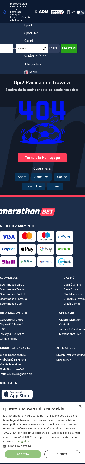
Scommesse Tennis (12, 289)
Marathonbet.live (70, 334)
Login (53, 48)
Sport (22, 177)
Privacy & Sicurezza (12, 334)
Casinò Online (72, 284)
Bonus (55, 186)
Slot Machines (73, 294)
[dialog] (42, 432)
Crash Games (72, 303)
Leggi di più (24, 441)
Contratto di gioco (11, 319)
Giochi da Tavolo (74, 299)
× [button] (80, 406)
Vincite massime (10, 364)
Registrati (69, 48)
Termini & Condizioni (72, 329)
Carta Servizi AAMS (12, 369)
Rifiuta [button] (62, 454)
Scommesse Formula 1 (14, 299)
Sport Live (41, 177)
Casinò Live (33, 186)
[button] (42, 446)
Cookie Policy (8, 338)
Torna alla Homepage (42, 158)
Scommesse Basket (12, 294)
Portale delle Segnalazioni (16, 374)
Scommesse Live (11, 303)
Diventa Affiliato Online (70, 354)
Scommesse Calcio (12, 284)
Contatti (64, 324)
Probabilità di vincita (13, 359)
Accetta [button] (23, 454)
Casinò (62, 177)
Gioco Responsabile (13, 354)
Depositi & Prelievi (11, 324)
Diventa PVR (63, 359)
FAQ (2, 329)
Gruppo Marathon (70, 319)
